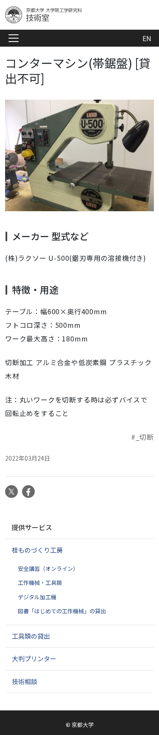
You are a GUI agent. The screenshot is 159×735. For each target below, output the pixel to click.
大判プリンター (34, 658)
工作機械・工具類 (40, 582)
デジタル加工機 (37, 597)
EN (146, 38)
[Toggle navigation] (13, 38)
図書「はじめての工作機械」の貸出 (62, 611)
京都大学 (83, 725)
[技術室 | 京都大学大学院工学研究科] (73, 14)
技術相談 (24, 681)
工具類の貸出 (31, 636)
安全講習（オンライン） (48, 569)
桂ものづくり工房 (37, 549)
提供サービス (31, 527)
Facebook (28, 491)
